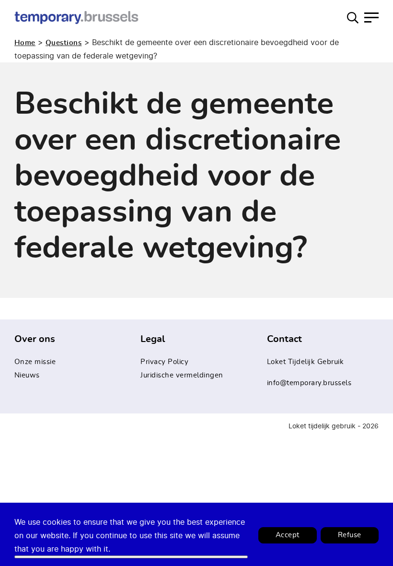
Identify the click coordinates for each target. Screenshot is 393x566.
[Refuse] (131, 556)
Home (24, 43)
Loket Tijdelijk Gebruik (305, 362)
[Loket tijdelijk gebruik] (76, 17)
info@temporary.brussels (309, 383)
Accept (288, 535)
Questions (64, 43)
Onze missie (35, 362)
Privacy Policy (164, 362)
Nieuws (27, 375)
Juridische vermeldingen (181, 375)
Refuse (349, 535)
